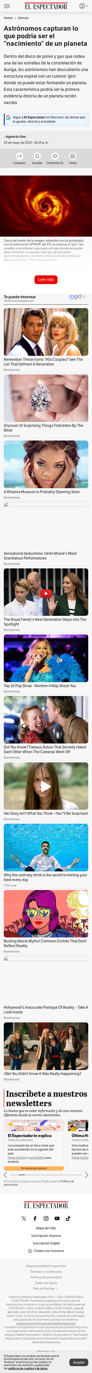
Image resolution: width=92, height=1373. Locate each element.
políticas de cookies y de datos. (28, 1368)
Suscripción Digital (46, 1243)
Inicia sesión (17, 1158)
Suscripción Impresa (46, 1236)
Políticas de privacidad (46, 1277)
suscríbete (36, 1158)
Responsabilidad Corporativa (46, 1266)
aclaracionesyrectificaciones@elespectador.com (46, 1323)
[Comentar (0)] (55, 156)
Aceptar (78, 1362)
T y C (45, 1181)
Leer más (46, 279)
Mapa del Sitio (46, 1228)
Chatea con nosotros (49, 1251)
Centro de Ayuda (46, 1283)
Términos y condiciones (46, 1271)
